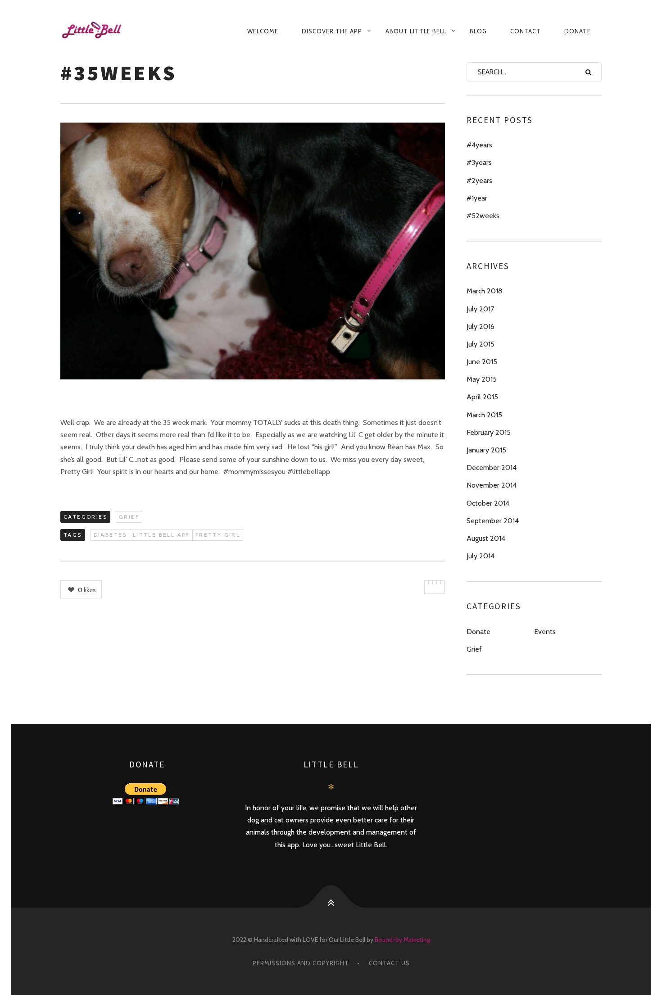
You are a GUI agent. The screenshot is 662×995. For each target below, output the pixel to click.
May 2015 (482, 379)
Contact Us (389, 963)
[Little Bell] (100, 31)
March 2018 (484, 291)
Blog (478, 31)
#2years (479, 180)
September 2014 (493, 520)
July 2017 (480, 309)
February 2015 (489, 432)
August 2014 (486, 538)
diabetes (110, 534)
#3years (479, 162)
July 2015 (480, 344)
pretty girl (217, 534)
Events (545, 631)
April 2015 (482, 397)
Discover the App (332, 31)
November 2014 (492, 485)
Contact (525, 31)
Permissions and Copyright (301, 963)
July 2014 (480, 556)
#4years (479, 145)
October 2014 (488, 503)
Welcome (262, 31)
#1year (477, 198)
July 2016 (480, 326)
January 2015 (486, 450)
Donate (577, 31)
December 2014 (492, 467)
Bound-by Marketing (402, 940)
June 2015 (482, 361)
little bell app (161, 534)
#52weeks (483, 215)
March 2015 (484, 415)
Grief (129, 516)
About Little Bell (415, 31)
